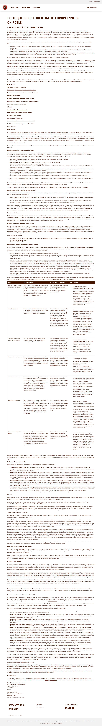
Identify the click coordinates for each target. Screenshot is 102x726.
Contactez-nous (52, 601)
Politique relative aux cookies (60, 721)
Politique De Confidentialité (89, 721)
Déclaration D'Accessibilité (12, 721)
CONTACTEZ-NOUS (16, 705)
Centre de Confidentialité (74, 721)
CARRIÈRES (36, 8)
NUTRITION (26, 8)
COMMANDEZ (14, 8)
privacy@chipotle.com (51, 680)
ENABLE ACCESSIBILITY (94, 1)
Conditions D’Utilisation (26, 721)
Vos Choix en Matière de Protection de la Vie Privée (51, 723)
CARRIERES (14, 709)
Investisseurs (40, 707)
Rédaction (40, 705)
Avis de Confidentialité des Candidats (42, 721)
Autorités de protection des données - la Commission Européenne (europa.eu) (66, 644)
